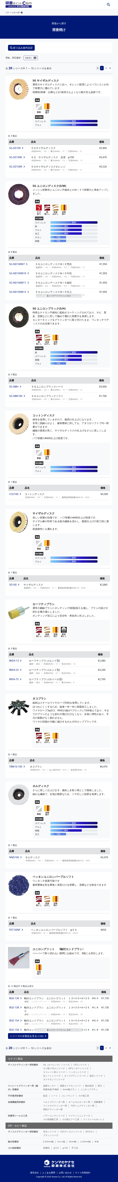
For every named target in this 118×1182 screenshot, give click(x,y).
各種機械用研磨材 (16, 1101)
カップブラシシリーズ (75, 1075)
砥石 (45, 1095)
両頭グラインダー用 (53, 1109)
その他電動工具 (50, 1119)
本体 (96, 1141)
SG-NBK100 (15, 396)
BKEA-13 (14, 660)
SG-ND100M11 (17, 282)
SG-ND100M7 (17, 264)
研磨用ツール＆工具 (17, 1115)
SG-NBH (13, 386)
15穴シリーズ (80, 1064)
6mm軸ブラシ (70, 1089)
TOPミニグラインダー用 (82, 1105)
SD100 (13, 584)
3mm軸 (72, 1141)
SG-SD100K (15, 157)
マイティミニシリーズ (79, 1115)
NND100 (14, 857)
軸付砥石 (89, 1085)
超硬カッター (49, 1085)
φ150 (65, 1147)
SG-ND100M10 (17, 273)
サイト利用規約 (82, 1172)
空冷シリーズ (49, 1131)
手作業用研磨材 (15, 1095)
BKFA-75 (14, 679)
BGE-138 (14, 1007)
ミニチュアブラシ (89, 1089)
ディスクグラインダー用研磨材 (23, 1064)
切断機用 (98, 1101)
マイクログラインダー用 (55, 1105)
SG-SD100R (15, 166)
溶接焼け (28, 57)
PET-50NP (14, 929)
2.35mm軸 (85, 1141)
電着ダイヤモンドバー (70, 1085)
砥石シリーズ (96, 1075)
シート (54, 1095)
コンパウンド (68, 1095)
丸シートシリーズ (51, 1075)
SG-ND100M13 (17, 292)
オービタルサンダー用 (79, 1101)
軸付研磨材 (13, 1141)
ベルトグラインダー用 (54, 1101)
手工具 (75, 1147)
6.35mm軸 (48, 1141)
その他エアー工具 (70, 1119)
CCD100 (13, 494)
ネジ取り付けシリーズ (54, 1068)
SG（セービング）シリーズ (56, 1064)
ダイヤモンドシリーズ (54, 1079)
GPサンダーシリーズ (78, 1068)
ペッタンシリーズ (77, 1072)
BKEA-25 (14, 670)
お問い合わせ (65, 1172)
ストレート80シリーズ (54, 1072)
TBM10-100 (15, 766)
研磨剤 (46, 1147)
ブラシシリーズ (50, 1135)
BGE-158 (14, 1029)
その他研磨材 (14, 1147)
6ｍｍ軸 (61, 1141)
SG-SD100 (15, 148)
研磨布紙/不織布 (51, 1089)
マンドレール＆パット (94, 1119)
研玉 (100, 1085)
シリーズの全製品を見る (26, 1036)
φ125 (56, 1147)
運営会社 (34, 1172)
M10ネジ (90, 1131)
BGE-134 (14, 998)
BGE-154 (14, 1020)
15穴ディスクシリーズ (71, 1131)
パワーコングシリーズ (54, 1115)
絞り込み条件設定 (23, 47)
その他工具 (83, 1095)
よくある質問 (48, 1172)
